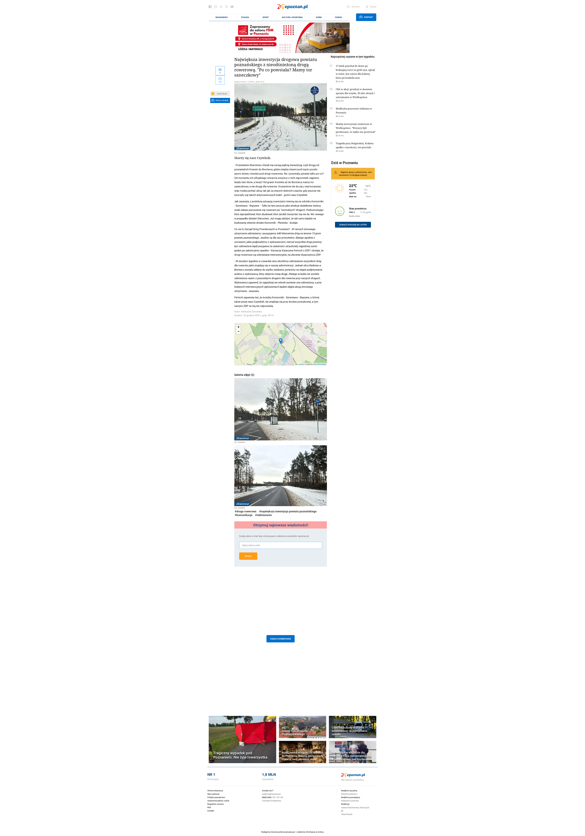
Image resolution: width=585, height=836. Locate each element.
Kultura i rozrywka (292, 17)
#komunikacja (243, 515)
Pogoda (245, 17)
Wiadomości (221, 17)
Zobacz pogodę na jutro (353, 224)
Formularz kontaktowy (271, 800)
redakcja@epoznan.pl (271, 794)
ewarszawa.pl (289, 832)
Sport (265, 17)
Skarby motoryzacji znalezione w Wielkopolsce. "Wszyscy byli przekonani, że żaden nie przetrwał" (356, 127)
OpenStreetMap (319, 364)
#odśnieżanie (263, 515)
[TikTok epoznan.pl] (221, 6)
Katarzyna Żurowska (251, 311)
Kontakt (368, 17)
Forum (338, 17)
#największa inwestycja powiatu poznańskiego (288, 511)
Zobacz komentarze (280, 639)
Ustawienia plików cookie (218, 800)
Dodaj (248, 556)
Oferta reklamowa (215, 790)
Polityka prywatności (216, 797)
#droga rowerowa (245, 511)
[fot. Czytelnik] (280, 117)
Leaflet (300, 364)
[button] (281, 341)
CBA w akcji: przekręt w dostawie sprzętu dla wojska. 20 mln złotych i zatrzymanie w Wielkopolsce (355, 93)
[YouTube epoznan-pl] (232, 6)
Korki (319, 17)
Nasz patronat (213, 794)
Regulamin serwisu (215, 804)
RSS (209, 807)
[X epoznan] (226, 6)
